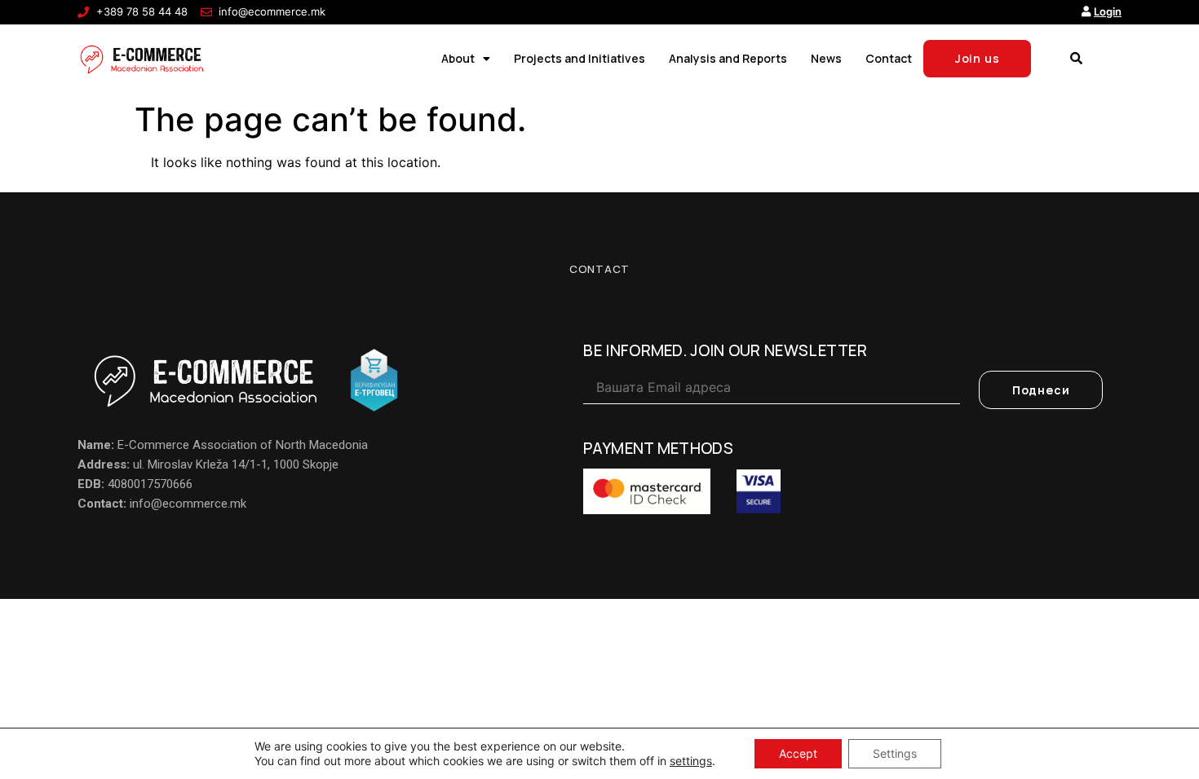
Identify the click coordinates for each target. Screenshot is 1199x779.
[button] (1076, 59)
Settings (895, 753)
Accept (798, 753)
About (458, 58)
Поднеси (1041, 390)
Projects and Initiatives (579, 58)
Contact (888, 58)
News (826, 58)
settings (691, 761)
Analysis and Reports (728, 58)
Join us (977, 58)
